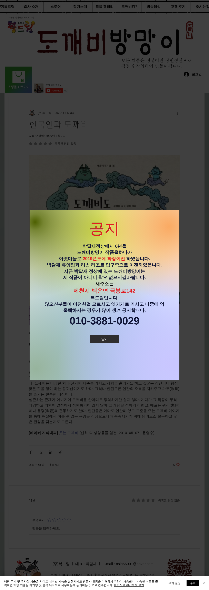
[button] (104, 339)
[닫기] (204, 583)
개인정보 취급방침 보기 (129, 585)
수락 (193, 583)
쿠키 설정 (174, 583)
